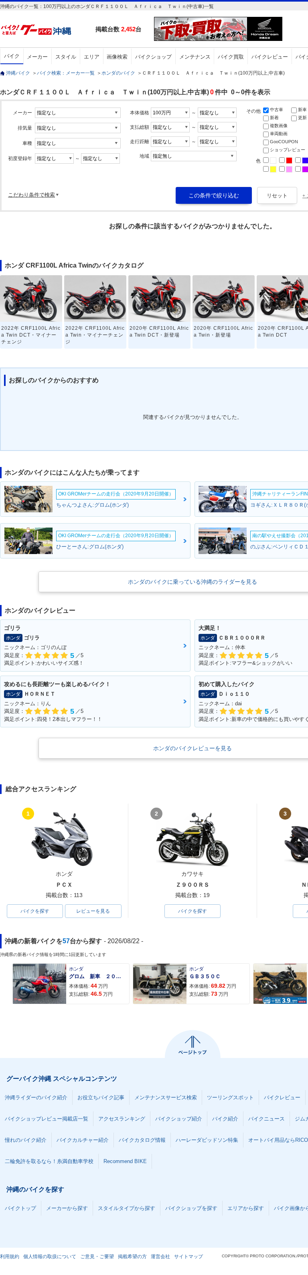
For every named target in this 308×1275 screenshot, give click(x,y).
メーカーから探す (67, 1208)
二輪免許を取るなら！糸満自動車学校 (49, 1161)
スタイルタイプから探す (126, 1208)
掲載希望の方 (132, 1256)
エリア (91, 57)
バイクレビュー (269, 57)
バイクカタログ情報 (142, 1140)
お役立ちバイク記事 (100, 1097)
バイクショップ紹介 (178, 1119)
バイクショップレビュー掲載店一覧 (46, 1119)
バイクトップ (20, 1208)
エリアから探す (245, 1208)
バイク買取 (231, 57)
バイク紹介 (225, 1119)
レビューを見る (93, 911)
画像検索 (117, 57)
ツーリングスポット (230, 1097)
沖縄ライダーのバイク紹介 (36, 1097)
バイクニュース (266, 1119)
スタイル (65, 57)
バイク (12, 56)
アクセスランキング (121, 1119)
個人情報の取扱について (49, 1256)
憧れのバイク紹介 (26, 1140)
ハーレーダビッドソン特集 (207, 1140)
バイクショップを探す (191, 1208)
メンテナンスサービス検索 (165, 1097)
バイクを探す (34, 911)
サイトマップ (188, 1256)
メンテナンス (195, 57)
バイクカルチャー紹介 (83, 1140)
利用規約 (9, 1256)
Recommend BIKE (125, 1161)
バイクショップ (153, 57)
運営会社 (160, 1256)
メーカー (37, 57)
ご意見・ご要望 (97, 1256)
